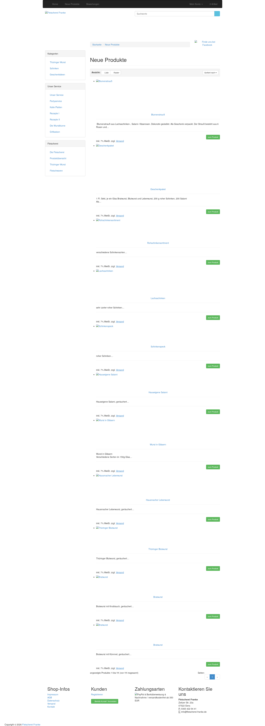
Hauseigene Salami (158, 392)
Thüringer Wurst (58, 62)
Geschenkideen (57, 74)
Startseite (97, 44)
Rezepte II (55, 119)
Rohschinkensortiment (158, 242)
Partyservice (56, 101)
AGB (49, 697)
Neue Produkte (112, 44)
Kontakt (51, 706)
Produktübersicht (58, 158)
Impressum (52, 694)
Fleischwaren (56, 170)
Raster (116, 72)
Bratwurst (158, 596)
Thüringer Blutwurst (157, 549)
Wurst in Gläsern (158, 444)
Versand (51, 703)
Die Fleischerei (57, 152)
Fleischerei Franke (31, 724)
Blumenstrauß (158, 114)
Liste (106, 72)
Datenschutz (53, 700)
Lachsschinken (158, 298)
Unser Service (56, 94)
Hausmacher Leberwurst (158, 499)
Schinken (54, 68)
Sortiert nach (209, 72)
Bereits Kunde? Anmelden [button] (105, 701)
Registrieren (97, 694)
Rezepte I (54, 113)
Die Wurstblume (57, 125)
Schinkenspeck (158, 346)
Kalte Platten (56, 107)
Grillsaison (55, 131)
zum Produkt (213, 137)
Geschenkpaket (158, 189)
